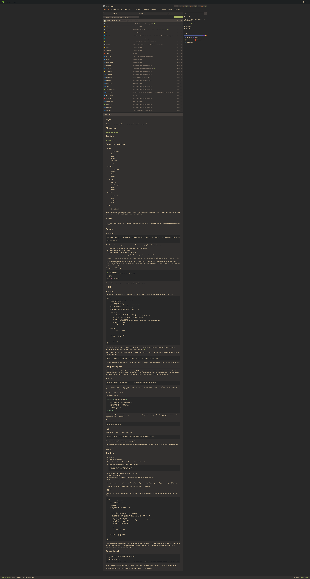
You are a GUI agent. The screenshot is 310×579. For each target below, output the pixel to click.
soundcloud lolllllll (137, 26)
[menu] (296, 577)
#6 (174, 35)
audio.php (108, 65)
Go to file (135, 17)
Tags (170, 13)
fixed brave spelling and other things (142, 110)
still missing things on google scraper (142, 65)
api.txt (107, 59)
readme (135, 53)
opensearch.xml (110, 89)
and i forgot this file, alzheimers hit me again (144, 41)
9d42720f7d (114, 20)
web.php (108, 110)
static (107, 47)
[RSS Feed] (176, 6)
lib (106, 41)
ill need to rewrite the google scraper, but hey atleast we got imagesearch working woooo (156, 92)
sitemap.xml (109, 104)
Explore (9, 2)
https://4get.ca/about (112, 132)
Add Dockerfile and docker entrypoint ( (143, 24)
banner (108, 29)
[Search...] (205, 13)
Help (14, 2)
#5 (154, 24)
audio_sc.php (109, 62)
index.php (108, 80)
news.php (108, 86)
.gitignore (108, 53)
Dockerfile (108, 68)
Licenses (302, 577)
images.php (109, 77)
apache (108, 24)
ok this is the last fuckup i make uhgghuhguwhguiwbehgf (148, 44)
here (143, 349)
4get (112, 6)
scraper (108, 44)
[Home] (3, 2)
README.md (109, 95)
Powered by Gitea (6, 577)
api (107, 26)
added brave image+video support (142, 38)
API (307, 577)
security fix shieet (137, 32)
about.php (109, 56)
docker (108, 35)
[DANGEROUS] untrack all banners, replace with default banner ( (150, 29)
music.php (109, 83)
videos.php (109, 107)
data (107, 32)
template (108, 50)
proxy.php (109, 92)
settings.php (109, 101)
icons (107, 38)
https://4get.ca (110, 140)
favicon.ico (109, 71)
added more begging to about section (128, 20)
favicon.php (109, 74)
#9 (167, 29)
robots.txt (108, 98)
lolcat (108, 6)
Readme (188, 26)
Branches (144, 13)
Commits (117, 13)
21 (195, 6)
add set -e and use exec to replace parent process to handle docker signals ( (153, 35)
